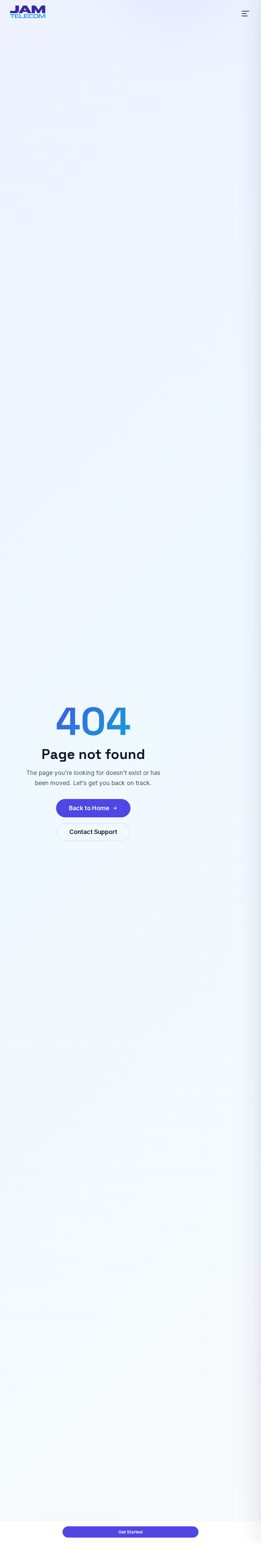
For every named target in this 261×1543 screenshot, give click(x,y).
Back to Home (89, 808)
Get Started (130, 1532)
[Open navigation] (245, 13)
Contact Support (93, 831)
